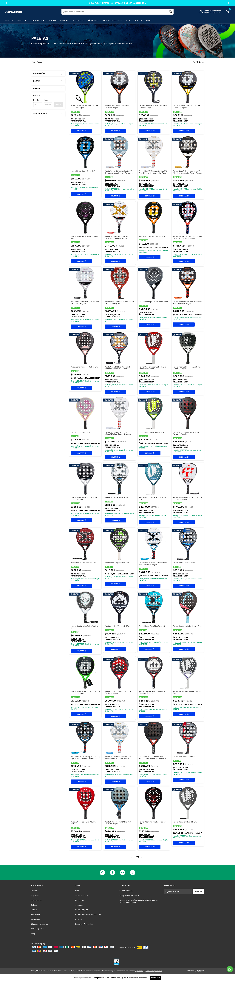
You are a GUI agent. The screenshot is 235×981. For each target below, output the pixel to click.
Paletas (9, 20)
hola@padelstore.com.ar (129, 895)
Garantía (78, 919)
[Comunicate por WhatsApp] (230, 969)
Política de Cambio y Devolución (88, 915)
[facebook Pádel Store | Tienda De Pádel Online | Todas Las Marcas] (112, 872)
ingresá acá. (139, 971)
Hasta (46, 100)
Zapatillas (22, 20)
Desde (36, 100)
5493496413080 (126, 891)
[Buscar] (170, 11)
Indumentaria (38, 20)
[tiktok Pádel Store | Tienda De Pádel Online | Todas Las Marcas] (132, 872)
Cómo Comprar (81, 910)
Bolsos (52, 20)
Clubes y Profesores (112, 20)
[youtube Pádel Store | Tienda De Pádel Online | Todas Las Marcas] (122, 872)
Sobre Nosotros (81, 895)
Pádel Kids (93, 20)
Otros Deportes (134, 20)
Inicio (33, 62)
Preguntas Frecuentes (84, 924)
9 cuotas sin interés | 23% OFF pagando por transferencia (117, 3)
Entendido (155, 977)
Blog (148, 20)
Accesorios (78, 20)
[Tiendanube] (195, 971)
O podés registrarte (212, 13)
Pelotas (64, 20)
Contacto (79, 905)
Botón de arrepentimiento (154, 971)
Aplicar (58, 104)
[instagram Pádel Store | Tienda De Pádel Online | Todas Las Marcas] (102, 872)
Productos (79, 900)
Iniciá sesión (215, 11)
